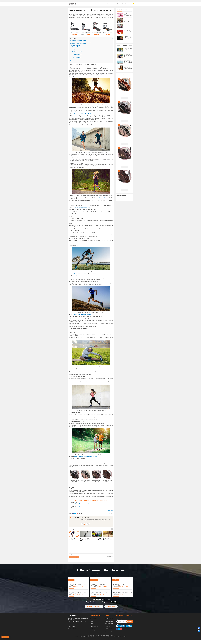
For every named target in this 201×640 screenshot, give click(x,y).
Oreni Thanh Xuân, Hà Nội (74, 582)
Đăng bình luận (73, 557)
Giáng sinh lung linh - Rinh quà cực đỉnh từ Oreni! (128, 31)
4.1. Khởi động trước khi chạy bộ (76, 51)
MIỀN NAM (116, 579)
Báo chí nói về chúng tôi (94, 619)
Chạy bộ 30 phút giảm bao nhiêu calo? (82, 207)
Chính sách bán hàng (109, 621)
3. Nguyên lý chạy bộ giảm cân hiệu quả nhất (78, 43)
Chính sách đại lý (93, 628)
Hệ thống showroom (94, 626)
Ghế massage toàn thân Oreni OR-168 (124, 116)
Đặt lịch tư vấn (111, 606)
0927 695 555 (120, 594)
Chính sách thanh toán (109, 630)
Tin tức (121, 3)
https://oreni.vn (110, 510)
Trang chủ (90, 3)
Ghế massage (92, 630)
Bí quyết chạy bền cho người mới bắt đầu (73, 539)
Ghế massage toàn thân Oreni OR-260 (85, 481)
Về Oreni (96, 3)
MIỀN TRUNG (94, 579)
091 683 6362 (98, 586)
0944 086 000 (104, 586)
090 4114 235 (120, 586)
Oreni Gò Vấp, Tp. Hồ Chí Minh (119, 590)
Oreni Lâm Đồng (94, 590)
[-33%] (125, 84)
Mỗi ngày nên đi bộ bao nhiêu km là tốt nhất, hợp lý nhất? (128, 49)
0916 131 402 (81, 586)
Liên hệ (125, 3)
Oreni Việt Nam (85, 517)
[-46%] (125, 130)
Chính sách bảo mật (108, 619)
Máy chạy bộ (109, 3)
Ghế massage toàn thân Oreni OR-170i (75, 481)
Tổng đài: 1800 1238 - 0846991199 (94, 606)
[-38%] (125, 107)
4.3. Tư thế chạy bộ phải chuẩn (76, 54)
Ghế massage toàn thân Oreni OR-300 (96, 481)
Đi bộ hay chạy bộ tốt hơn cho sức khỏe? (82, 113)
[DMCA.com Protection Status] (128, 625)
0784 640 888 (98, 594)
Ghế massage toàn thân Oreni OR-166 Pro (124, 93)
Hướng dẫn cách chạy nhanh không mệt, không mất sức (85, 456)
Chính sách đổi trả (108, 628)
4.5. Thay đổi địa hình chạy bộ (76, 57)
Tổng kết (71, 60)
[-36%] (125, 176)
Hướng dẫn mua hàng (109, 618)
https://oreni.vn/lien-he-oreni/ (79, 505)
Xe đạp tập (116, 3)
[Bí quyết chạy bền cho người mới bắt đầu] (74, 534)
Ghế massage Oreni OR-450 (107, 481)
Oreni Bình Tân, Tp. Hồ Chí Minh (119, 582)
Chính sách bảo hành (109, 623)
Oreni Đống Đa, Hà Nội (73, 590)
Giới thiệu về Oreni (93, 618)
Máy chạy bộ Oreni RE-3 (85, 32)
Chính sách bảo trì (108, 626)
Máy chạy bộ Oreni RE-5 (96, 32)
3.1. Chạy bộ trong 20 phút (75, 45)
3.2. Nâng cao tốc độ (74, 46)
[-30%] (125, 153)
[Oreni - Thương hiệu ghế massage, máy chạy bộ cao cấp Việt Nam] (73, 3)
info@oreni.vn (73, 628)
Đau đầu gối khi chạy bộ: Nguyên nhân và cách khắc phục (108, 539)
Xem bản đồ (71, 587)
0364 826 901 (74, 624)
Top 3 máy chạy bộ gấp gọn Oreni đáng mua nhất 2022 (85, 539)
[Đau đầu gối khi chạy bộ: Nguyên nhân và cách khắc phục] (108, 534)
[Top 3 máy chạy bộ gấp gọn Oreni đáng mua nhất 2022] (85, 534)
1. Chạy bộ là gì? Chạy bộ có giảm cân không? (78, 40)
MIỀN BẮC (71, 579)
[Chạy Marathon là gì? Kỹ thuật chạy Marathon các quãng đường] (97, 534)
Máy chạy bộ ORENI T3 (75, 32)
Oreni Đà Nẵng (94, 582)
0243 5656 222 (76, 586)
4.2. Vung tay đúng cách (75, 53)
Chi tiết (124, 98)
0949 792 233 (75, 594)
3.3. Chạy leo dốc (74, 48)
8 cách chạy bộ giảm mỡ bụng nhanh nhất (82, 314)
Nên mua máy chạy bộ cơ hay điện (81, 273)
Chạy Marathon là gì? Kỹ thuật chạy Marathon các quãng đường (97, 539)
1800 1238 (80, 506)
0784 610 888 (104, 594)
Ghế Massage (102, 3)
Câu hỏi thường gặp (108, 631)
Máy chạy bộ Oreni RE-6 (107, 32)
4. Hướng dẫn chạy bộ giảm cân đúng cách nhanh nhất (79, 49)
